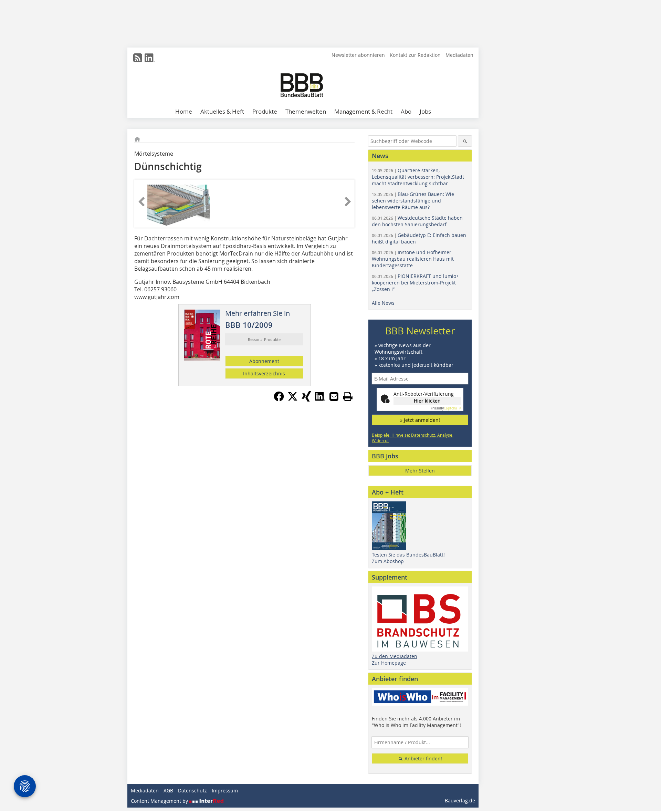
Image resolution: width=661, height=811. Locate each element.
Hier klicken (427, 400)
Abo (406, 111)
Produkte (264, 111)
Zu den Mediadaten (394, 656)
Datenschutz (192, 790)
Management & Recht (363, 111)
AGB (168, 790)
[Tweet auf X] (293, 399)
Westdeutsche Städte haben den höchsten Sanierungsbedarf (417, 221)
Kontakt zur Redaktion (415, 55)
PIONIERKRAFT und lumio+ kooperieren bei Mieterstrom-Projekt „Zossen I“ (415, 282)
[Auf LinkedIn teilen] (320, 399)
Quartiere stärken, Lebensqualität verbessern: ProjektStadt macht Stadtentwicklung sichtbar (418, 177)
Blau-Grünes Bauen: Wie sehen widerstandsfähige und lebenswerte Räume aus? (413, 200)
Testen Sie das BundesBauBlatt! (408, 554)
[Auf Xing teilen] (306, 399)
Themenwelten (305, 111)
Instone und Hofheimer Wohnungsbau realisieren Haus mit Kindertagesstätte (413, 259)
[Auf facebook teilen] (279, 399)
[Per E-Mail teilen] (334, 396)
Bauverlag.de (460, 800)
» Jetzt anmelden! (420, 420)
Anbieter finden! (422, 758)
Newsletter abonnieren (358, 55)
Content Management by (160, 801)
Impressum (225, 790)
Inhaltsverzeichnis (264, 373)
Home (183, 111)
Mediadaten (459, 55)
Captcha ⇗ (446, 408)
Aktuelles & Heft (222, 111)
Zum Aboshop (388, 561)
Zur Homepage (389, 662)
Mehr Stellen (420, 470)
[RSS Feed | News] (138, 58)
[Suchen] (465, 141)
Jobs (425, 111)
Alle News (383, 303)
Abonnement (264, 361)
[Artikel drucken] (348, 396)
